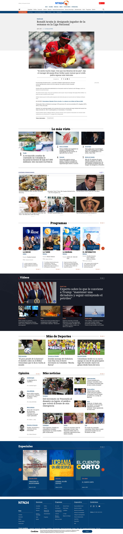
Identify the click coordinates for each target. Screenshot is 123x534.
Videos (24, 277)
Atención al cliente (78, 508)
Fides (78, 528)
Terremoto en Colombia (53, 356)
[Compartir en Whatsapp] (69, 79)
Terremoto (45, 396)
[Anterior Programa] (20, 248)
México (19, 519)
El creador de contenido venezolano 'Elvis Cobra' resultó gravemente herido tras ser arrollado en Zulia (94, 430)
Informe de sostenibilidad (79, 512)
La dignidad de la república (32, 380)
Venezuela (61, 157)
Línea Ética (76, 519)
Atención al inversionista (79, 510)
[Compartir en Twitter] (63, 79)
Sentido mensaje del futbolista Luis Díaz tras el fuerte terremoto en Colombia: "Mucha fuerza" (61, 362)
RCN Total (98, 528)
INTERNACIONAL (75, 6)
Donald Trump (63, 286)
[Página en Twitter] (96, 506)
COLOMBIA (51, 6)
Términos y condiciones (66, 530)
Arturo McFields (30, 391)
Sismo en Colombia (63, 146)
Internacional (20, 523)
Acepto (87, 531)
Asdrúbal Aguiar (30, 377)
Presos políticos (90, 389)
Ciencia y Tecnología (69, 9)
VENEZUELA (56, 6)
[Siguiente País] (104, 12)
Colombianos (46, 425)
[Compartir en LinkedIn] (65, 79)
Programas (88, 9)
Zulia (86, 425)
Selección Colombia (82, 356)
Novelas (74, 528)
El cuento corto (88, 482)
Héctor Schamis (32, 434)
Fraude (64, 318)
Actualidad (30, 9)
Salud (83, 9)
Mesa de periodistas (57, 516)
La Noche (27, 252)
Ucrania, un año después (61, 482)
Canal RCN (32, 528)
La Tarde (46, 252)
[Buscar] (103, 9)
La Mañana (67, 252)
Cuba (54, 12)
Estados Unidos (21, 318)
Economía (40, 9)
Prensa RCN (76, 521)
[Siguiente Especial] (103, 469)
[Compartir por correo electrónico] (67, 79)
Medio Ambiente (30, 407)
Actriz (88, 401)
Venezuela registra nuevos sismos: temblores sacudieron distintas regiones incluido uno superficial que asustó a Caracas (68, 161)
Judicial (45, 9)
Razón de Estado (58, 519)
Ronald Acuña (40, 18)
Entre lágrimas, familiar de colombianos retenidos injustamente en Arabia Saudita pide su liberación (52, 430)
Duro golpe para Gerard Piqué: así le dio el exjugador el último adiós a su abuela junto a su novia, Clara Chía (94, 151)
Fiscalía (24, 153)
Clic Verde (57, 506)
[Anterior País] (104, 11)
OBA (75, 523)
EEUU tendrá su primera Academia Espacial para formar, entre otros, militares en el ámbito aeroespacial (28, 323)
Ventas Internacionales (78, 517)
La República (49, 528)
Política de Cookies (59, 532)
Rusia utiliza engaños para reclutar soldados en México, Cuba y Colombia (33, 396)
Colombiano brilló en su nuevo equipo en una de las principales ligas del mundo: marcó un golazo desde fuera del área (91, 362)
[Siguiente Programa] (103, 248)
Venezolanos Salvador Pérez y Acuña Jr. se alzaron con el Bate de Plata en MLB (62, 101)
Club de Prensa (66, 506)
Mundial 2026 (59, 12)
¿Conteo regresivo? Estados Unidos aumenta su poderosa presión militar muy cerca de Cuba (31, 265)
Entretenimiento (78, 9)
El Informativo (89, 252)
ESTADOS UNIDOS (67, 6)
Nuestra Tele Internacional (58, 9)
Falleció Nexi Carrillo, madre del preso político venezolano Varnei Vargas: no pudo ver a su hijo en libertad (95, 394)
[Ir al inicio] (25, 504)
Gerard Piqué (88, 146)
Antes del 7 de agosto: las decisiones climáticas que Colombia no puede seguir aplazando (33, 412)
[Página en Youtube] (99, 506)
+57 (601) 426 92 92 (98, 512)
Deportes (50, 9)
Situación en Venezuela (32, 425)
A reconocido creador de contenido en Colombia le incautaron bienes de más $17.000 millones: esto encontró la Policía (38, 159)
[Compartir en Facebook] (61, 79)
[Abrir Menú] (19, 9)
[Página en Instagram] (93, 506)
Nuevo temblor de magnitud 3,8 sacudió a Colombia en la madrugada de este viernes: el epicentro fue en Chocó (68, 151)
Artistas (65, 425)
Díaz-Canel (49, 12)
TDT (81, 528)
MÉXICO (61, 6)
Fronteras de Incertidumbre (34, 482)
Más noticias (51, 373)
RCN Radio (43, 528)
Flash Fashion (65, 508)
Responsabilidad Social (78, 506)
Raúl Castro (30, 12)
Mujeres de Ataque (66, 516)
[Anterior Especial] (20, 469)
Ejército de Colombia (89, 157)
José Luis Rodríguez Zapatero (40, 12)
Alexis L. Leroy (32, 419)
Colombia (20, 514)
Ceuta (42, 318)
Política (35, 9)
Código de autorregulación (79, 514)
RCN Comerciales (56, 528)
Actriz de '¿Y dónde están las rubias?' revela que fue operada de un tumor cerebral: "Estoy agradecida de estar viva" (95, 406)
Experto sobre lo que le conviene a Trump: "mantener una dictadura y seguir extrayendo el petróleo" (81, 293)
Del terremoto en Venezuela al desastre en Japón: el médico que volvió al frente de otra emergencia (57, 402)
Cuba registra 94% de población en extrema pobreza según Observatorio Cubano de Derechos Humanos (91, 265)
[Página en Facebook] (91, 506)
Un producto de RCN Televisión (89, 528)
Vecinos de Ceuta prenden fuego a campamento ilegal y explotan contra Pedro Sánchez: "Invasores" (50, 322)
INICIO (46, 6)
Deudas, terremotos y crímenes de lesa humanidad (33, 429)
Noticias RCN (37, 528)
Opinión (93, 9)
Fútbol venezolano (22, 356)
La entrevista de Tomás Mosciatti (58, 511)
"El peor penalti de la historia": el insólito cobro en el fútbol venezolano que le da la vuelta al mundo (31, 362)
